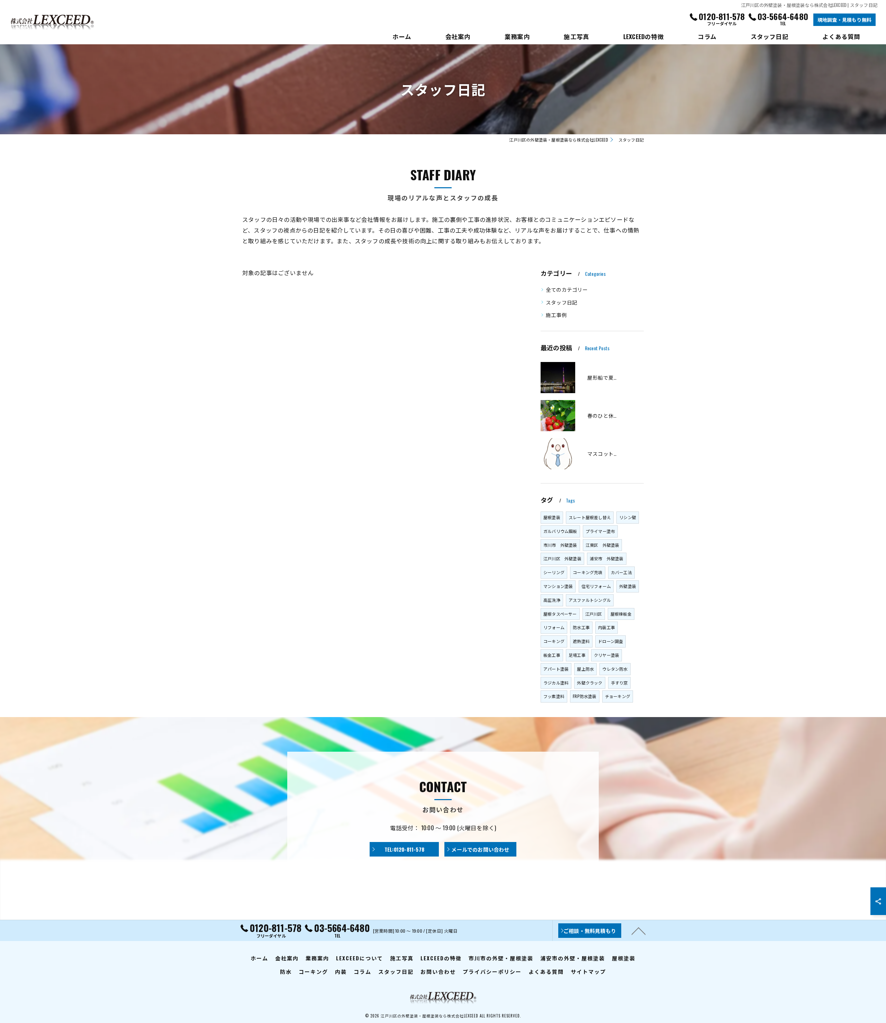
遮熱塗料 (581, 641)
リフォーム (553, 627)
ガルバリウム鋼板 (560, 531)
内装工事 (606, 627)
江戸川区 (593, 614)
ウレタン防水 (614, 669)
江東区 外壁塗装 (603, 545)
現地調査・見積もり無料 (844, 19)
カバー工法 (621, 572)
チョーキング (617, 696)
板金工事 (551, 655)
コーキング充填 (587, 572)
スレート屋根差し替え (590, 517)
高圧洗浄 (551, 600)
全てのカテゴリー (567, 289)
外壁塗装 (627, 586)
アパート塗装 (556, 669)
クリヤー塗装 (606, 655)
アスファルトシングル (590, 600)
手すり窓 (619, 683)
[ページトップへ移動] (638, 931)
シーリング (553, 572)
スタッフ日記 (561, 302)
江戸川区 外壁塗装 (562, 558)
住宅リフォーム (596, 586)
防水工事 (581, 627)
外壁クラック (589, 683)
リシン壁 (627, 517)
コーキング (553, 641)
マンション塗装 (558, 586)
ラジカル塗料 (556, 683)
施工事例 (556, 314)
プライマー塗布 (600, 531)
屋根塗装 (551, 517)
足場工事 (577, 655)
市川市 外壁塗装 (560, 545)
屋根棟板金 (621, 614)
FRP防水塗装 (584, 696)
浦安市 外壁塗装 (607, 558)
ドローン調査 (610, 641)
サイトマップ (588, 971)
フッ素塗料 (553, 696)
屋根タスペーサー (560, 614)
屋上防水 (585, 669)
